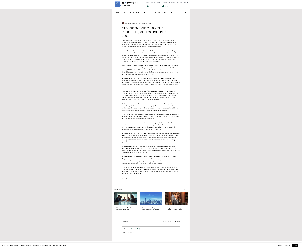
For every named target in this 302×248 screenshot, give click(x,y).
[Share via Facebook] (122, 179)
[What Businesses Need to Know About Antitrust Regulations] (125, 198)
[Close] (300, 245)
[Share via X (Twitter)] (126, 179)
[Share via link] (134, 179)
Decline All (287, 245)
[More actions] (179, 23)
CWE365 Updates (134, 12)
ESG (151, 12)
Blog (124, 12)
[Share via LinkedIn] (130, 179)
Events (144, 12)
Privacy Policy (62, 245)
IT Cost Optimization (161, 12)
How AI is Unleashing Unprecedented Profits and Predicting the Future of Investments (150, 209)
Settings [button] (280, 245)
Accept (295, 245)
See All (186, 189)
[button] (186, 3)
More (172, 12)
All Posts (116, 12)
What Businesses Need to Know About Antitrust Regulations (124, 209)
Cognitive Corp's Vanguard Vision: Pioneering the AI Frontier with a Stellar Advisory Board (175, 209)
